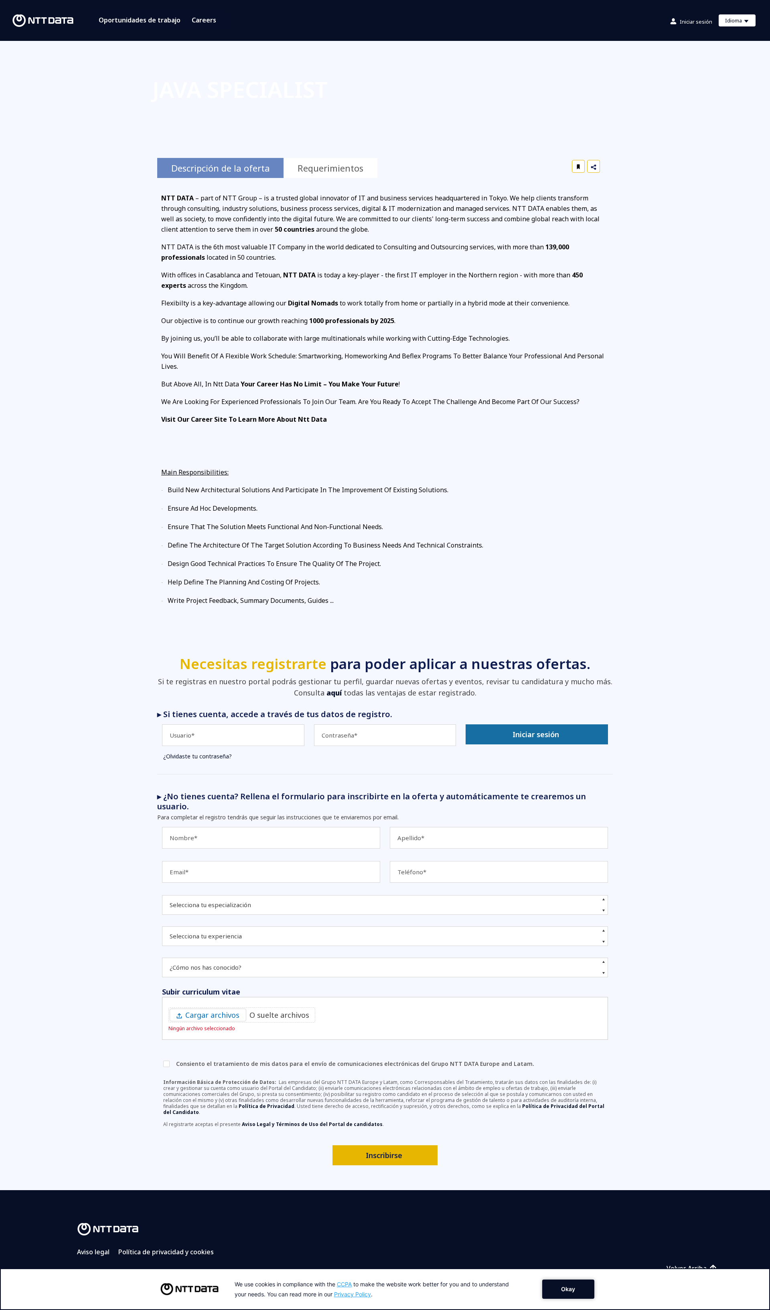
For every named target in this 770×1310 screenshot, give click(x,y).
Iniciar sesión (696, 21)
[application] (385, 1289)
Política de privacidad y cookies (166, 1251)
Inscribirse (384, 1155)
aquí (334, 692)
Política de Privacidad (266, 1106)
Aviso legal (93, 1251)
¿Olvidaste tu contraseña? (197, 756)
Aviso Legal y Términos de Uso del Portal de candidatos (312, 1124)
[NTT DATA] (108, 1228)
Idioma (740, 21)
